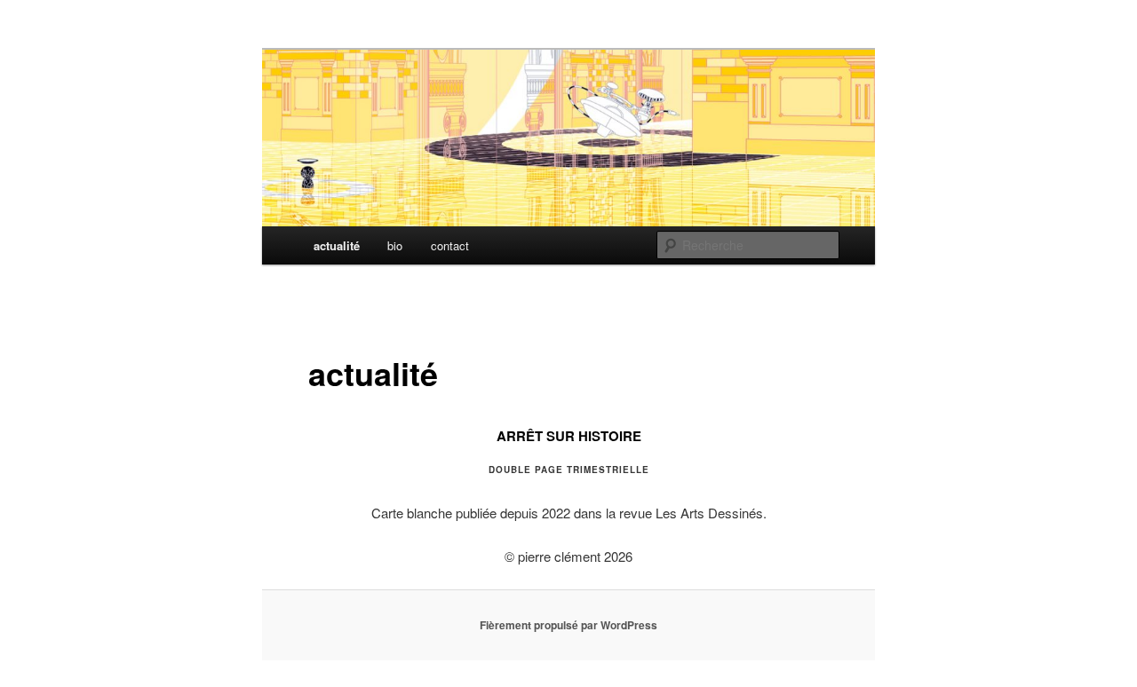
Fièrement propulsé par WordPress (568, 625)
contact (450, 245)
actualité (337, 245)
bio (394, 245)
